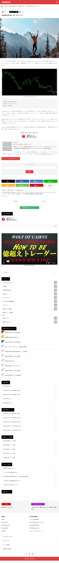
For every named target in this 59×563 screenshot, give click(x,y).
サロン (38, 192)
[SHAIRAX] (6, 2)
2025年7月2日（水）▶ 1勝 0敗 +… (13, 342)
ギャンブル (22, 192)
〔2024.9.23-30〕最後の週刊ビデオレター (12, 480)
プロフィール (6, 540)
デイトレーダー (51, 192)
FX (11, 192)
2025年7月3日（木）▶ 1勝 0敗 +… (13, 332)
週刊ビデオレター (29, 322)
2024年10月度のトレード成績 (9, 440)
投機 (27, 193)
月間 (35, 193)
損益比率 (32, 193)
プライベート (29, 305)
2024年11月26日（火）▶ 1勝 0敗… (13, 375)
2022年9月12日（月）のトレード (13, 365)
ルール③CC (7, 190)
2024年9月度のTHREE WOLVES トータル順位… (16, 351)
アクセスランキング (7, 536)
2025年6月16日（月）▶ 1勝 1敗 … (13, 370)
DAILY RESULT (5, 522)
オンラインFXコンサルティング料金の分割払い (16, 346)
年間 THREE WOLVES (34, 528)
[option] (15, 507)
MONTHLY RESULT (6, 525)
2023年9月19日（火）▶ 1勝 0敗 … (13, 356)
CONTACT (4, 531)
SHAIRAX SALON (7, 549)
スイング (42, 192)
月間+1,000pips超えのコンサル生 (36, 522)
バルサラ (9, 193)
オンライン (17, 192)
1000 (4, 192)
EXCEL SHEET (5, 528)
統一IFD (21, 190)
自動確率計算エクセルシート (29, 207)
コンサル (27, 192)
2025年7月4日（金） (10, 361)
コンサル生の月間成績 (29, 301)
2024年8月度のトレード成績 (9, 449)
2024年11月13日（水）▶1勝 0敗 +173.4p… (12, 430)
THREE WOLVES (29, 290)
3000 (9, 192)
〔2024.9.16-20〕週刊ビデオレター (10, 484)
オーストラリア (29, 297)
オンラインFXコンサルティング (22, 144)
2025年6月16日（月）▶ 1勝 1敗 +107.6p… (12, 421)
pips (13, 192)
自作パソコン (29, 318)
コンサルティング (32, 192)
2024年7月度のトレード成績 (9, 453)
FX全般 (29, 286)
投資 (29, 193)
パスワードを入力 (29, 164)
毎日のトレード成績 (14, 11)
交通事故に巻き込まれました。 (12, 337)
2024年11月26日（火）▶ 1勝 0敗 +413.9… (12, 426)
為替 (38, 193)
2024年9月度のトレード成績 (9, 445)
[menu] (57, 2)
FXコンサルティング (29, 282)
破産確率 (41, 193)
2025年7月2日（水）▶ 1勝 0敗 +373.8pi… (12, 394)
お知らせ (29, 293)
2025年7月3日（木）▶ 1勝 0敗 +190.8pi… (12, 390)
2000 (7, 192)
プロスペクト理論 (15, 193)
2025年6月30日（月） (7, 402)
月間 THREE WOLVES (34, 525)
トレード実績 (6, 544)
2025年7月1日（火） (7, 398)
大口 (24, 193)
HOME (3, 519)
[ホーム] (2, 6)
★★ (4, 190)
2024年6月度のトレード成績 (9, 457)
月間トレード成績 (29, 308)
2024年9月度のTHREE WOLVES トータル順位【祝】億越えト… (16, 476)
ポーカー (21, 193)
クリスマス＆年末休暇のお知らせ (10, 472)
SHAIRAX (32, 558)
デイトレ (46, 192)
